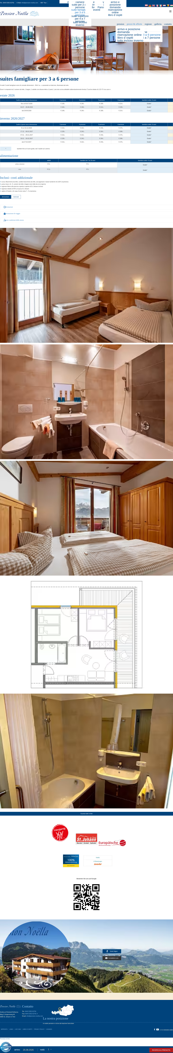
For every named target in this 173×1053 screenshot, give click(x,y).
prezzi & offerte (134, 24)
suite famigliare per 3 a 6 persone (80, 12)
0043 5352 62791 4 (31, 1013)
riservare (16, 197)
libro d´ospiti (115, 15)
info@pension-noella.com (34, 1016)
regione (148, 24)
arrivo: (17, 1049)
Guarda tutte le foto (86, 813)
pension (120, 24)
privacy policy (39, 1029)
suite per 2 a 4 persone (80, 6)
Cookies (49, 1029)
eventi (96, 9)
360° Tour (43, 3)
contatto (168, 24)
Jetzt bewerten (71, 865)
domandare (5, 197)
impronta (4, 1029)
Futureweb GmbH (167, 1030)
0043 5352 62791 (30, 1011)
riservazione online (115, 11)
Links (11, 1029)
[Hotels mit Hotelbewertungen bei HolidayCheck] (74, 857)
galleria (158, 24)
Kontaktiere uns (113, 958)
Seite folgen (114, 951)
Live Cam (18, 1029)
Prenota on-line (5, 1039)
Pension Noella (67, 856)
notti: (42, 1049)
